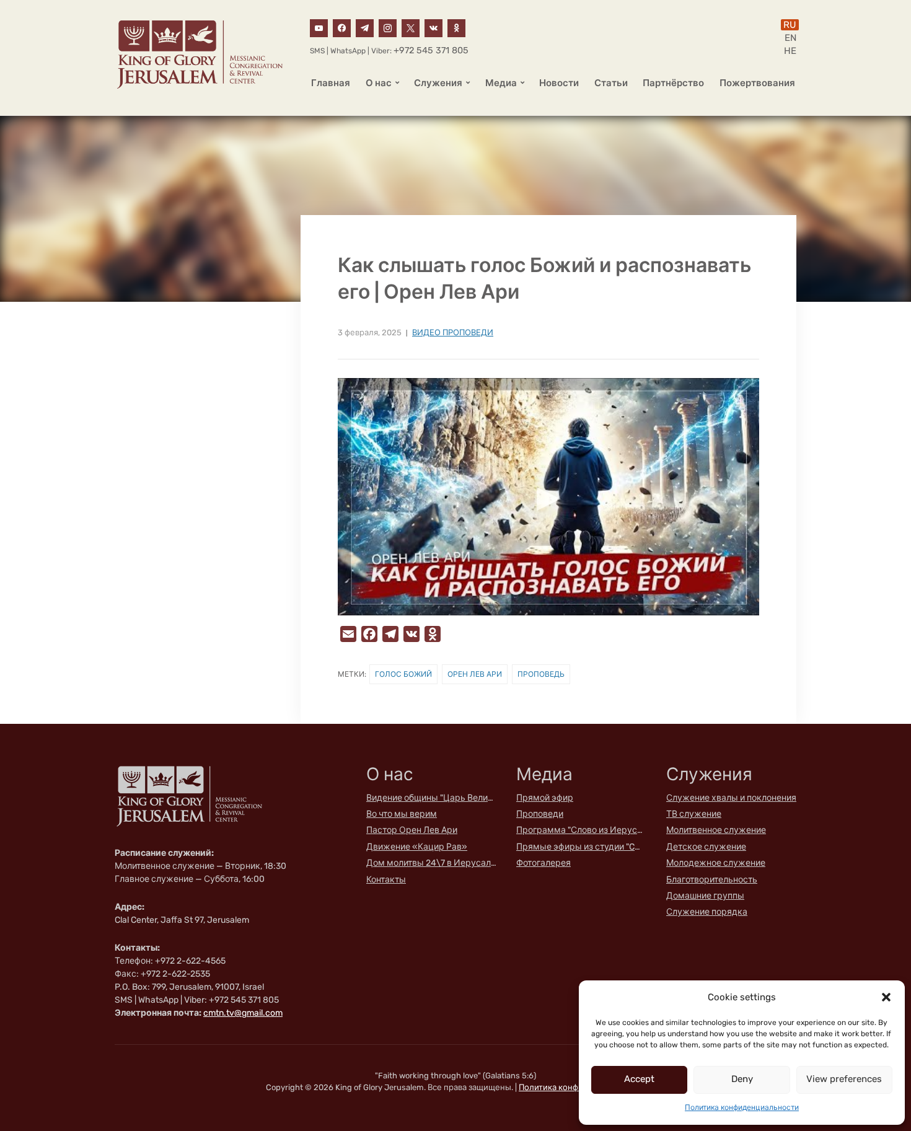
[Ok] (456, 27)
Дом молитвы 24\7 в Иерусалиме (431, 863)
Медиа (501, 83)
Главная (330, 83)
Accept (639, 1079)
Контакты (386, 879)
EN (790, 37)
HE (790, 50)
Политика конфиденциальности (742, 1107)
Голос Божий (403, 674)
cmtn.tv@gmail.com (243, 1013)
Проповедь (541, 674)
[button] (886, 997)
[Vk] (433, 27)
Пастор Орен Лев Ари (411, 830)
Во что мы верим (401, 814)
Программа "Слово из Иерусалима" (581, 830)
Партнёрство (673, 83)
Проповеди (539, 814)
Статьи (611, 83)
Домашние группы (705, 896)
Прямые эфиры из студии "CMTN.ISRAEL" (581, 847)
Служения (438, 83)
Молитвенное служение (716, 830)
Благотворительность (711, 879)
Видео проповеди (452, 332)
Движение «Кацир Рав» (416, 847)
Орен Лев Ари (474, 674)
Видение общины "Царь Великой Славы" (431, 798)
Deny (742, 1079)
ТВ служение (693, 814)
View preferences (844, 1079)
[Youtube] (319, 27)
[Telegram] (365, 27)
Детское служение (706, 847)
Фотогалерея (543, 863)
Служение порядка (706, 912)
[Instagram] (388, 27)
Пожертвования (757, 83)
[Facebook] (342, 27)
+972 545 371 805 (431, 50)
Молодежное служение (715, 863)
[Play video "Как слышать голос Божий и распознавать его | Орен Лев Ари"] (548, 496)
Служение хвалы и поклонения (731, 798)
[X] (411, 27)
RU (789, 24)
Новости (559, 83)
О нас (379, 83)
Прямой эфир (544, 798)
